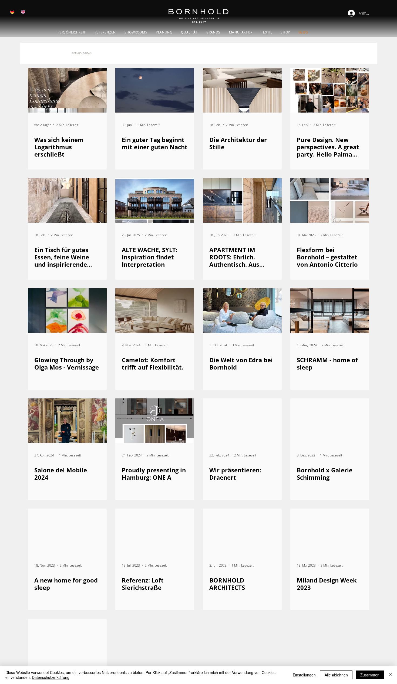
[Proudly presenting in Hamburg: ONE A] (154, 420)
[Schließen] (390, 675)
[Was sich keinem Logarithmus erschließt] (67, 90)
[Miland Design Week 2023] (329, 531)
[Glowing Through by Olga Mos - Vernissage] (67, 310)
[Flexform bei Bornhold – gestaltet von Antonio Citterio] (329, 200)
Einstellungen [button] (304, 675)
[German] (12, 12)
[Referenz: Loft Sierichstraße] (154, 531)
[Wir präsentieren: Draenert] (242, 420)
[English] (23, 12)
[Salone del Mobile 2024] (67, 420)
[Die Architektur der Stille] (242, 90)
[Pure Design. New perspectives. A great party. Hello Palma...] (329, 90)
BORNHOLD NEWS (82, 53)
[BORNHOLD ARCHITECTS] (242, 531)
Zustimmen (369, 675)
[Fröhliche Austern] (67, 641)
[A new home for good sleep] (67, 531)
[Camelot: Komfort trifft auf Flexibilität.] (154, 310)
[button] (136, 32)
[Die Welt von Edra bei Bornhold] (242, 310)
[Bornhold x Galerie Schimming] (329, 420)
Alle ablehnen (336, 675)
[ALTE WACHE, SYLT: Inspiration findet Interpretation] (154, 200)
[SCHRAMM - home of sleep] (329, 310)
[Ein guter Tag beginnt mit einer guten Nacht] (154, 90)
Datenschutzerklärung (50, 677)
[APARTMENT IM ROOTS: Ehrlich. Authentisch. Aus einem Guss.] (242, 200)
